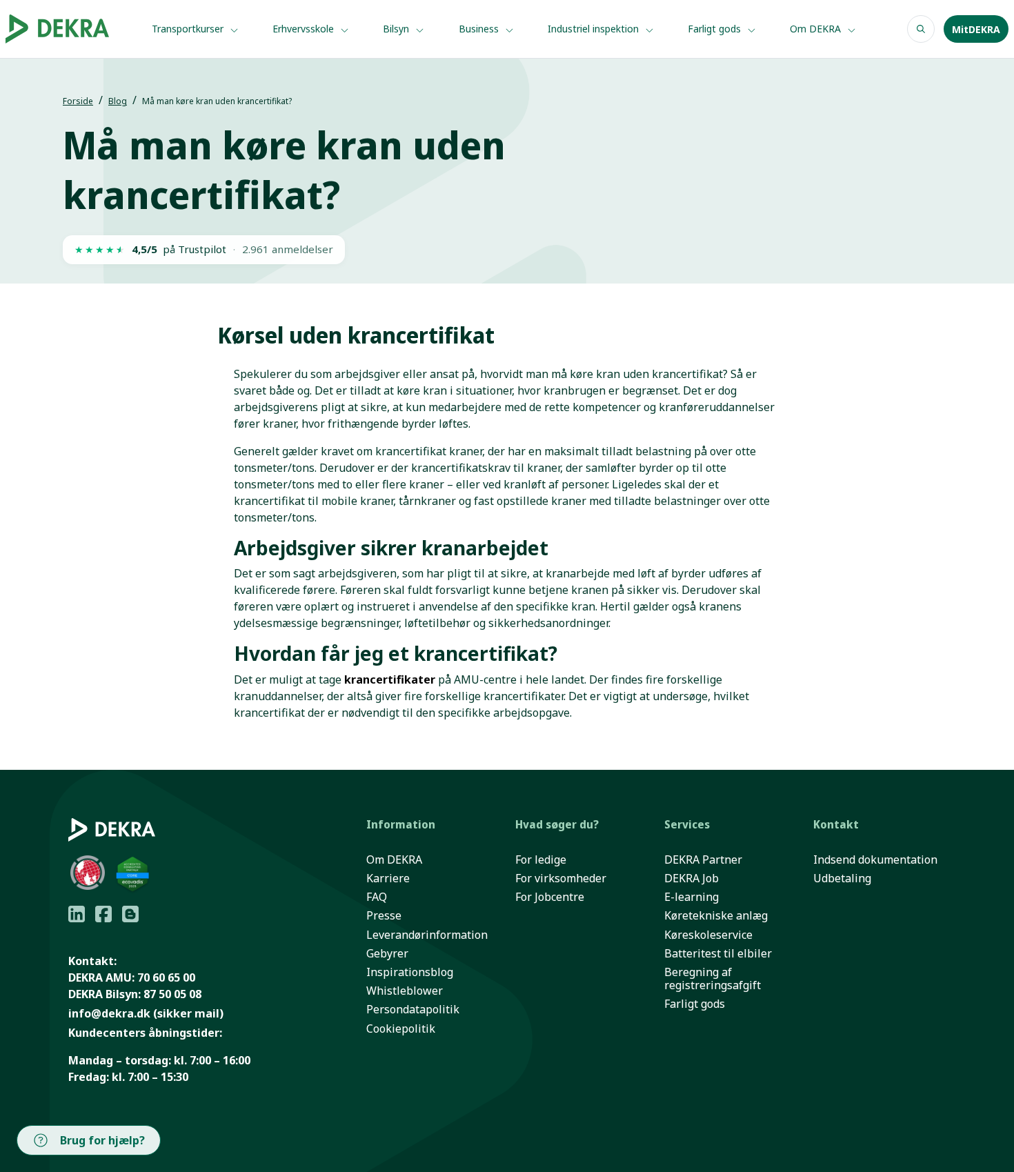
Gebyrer (387, 953)
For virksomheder (560, 878)
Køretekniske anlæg (716, 915)
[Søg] (921, 29)
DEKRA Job (691, 878)
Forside (78, 101)
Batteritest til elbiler (718, 953)
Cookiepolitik (400, 1028)
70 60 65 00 (166, 977)
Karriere (388, 878)
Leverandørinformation (427, 935)
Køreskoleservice (708, 935)
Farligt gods (716, 28)
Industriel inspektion (595, 28)
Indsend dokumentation (875, 859)
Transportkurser (189, 28)
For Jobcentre (549, 897)
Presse (383, 915)
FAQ (376, 897)
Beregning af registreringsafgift (712, 979)
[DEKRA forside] (66, 28)
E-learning (691, 897)
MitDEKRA (976, 29)
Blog (117, 101)
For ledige (540, 859)
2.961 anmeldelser (287, 249)
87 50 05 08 (172, 994)
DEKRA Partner (703, 859)
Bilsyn (397, 28)
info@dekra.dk (109, 1013)
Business (480, 28)
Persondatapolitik (412, 1009)
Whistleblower (404, 990)
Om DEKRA (817, 28)
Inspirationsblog (409, 972)
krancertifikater (391, 679)
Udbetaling (842, 878)
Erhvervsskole (304, 28)
